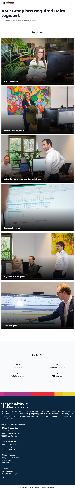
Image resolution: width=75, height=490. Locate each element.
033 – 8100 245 (7, 471)
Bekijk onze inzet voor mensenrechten (13, 424)
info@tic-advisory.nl (9, 474)
